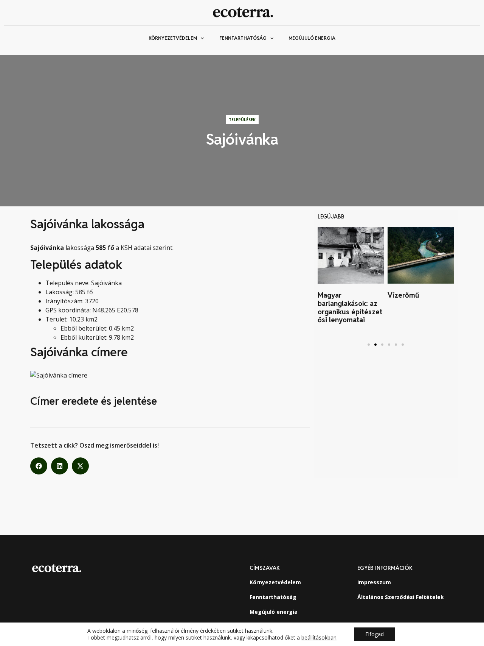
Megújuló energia (312, 38)
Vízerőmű (403, 295)
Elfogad (374, 634)
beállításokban (319, 637)
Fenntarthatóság (243, 38)
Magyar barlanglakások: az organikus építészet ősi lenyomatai (350, 307)
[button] (38, 465)
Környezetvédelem (173, 38)
